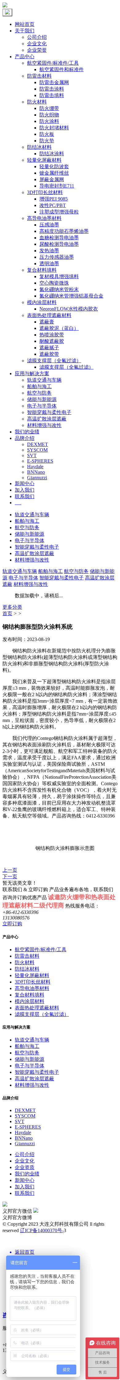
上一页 (9, 870)
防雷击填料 (51, 95)
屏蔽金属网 (51, 179)
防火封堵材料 (54, 127)
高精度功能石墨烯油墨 (64, 231)
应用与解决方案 (32, 373)
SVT (32, 455)
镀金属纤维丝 (54, 173)
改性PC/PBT (52, 205)
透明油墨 (49, 263)
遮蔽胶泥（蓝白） (59, 328)
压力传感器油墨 (56, 257)
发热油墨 (49, 250)
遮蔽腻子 (49, 347)
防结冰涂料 (51, 153)
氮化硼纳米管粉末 (59, 289)
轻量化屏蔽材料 (44, 160)
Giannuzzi (37, 477)
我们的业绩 (27, 431)
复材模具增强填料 (59, 276)
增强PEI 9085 (53, 198)
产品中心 (24, 56)
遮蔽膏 (46, 321)
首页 (7, 613)
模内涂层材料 (42, 302)
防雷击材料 (39, 76)
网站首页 (24, 24)
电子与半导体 (42, 405)
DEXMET (37, 444)
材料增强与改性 (44, 425)
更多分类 (12, 607)
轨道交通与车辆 (44, 380)
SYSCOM (37, 450)
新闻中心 (24, 483)
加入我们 (24, 490)
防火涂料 (49, 121)
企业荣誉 (37, 50)
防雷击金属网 (54, 82)
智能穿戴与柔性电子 (49, 412)
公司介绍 (37, 37)
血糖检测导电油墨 (59, 237)
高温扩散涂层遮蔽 (46, 418)
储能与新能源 (42, 399)
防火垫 (46, 140)
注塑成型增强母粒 (59, 211)
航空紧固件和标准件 (61, 69)
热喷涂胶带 (51, 334)
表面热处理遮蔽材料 (49, 315)
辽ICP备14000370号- (42, 1230)
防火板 (46, 134)
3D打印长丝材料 (45, 192)
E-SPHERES (40, 461)
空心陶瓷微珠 (54, 283)
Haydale (35, 466)
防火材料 (37, 101)
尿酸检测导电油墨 (59, 244)
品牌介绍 (24, 438)
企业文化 (37, 43)
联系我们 (24, 496)
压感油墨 (49, 224)
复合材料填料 (42, 270)
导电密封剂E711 (56, 186)
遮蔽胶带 (49, 354)
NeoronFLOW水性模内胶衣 (68, 308)
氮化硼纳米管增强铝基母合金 (71, 295)
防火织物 (49, 114)
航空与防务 (39, 393)
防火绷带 (49, 108)
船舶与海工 (39, 386)
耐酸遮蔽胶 (51, 341)
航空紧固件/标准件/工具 (53, 63)
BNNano (36, 472)
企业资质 (24, 1167)
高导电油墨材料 (44, 218)
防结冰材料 (39, 147)
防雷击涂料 (51, 88)
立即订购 (12, 923)
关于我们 (24, 30)
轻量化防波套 (54, 166)
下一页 (9, 876)
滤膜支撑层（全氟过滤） (54, 360)
